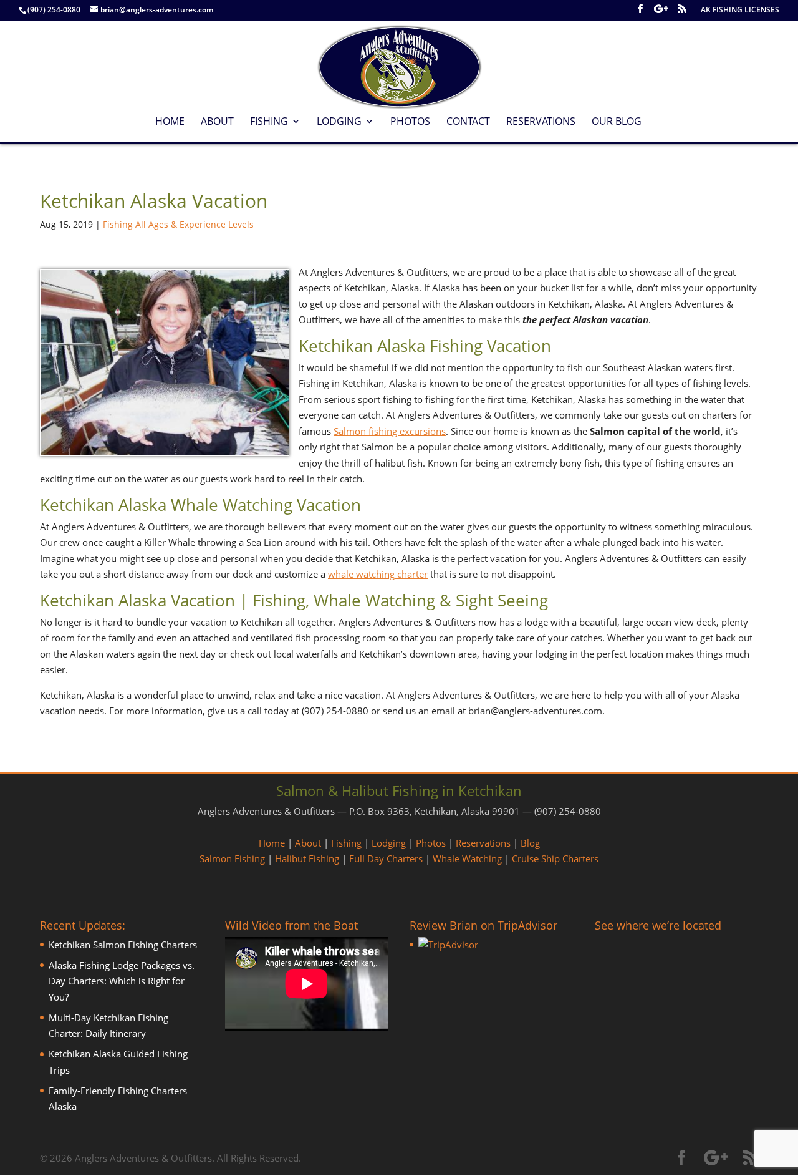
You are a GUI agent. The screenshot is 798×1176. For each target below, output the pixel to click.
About (217, 122)
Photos (410, 122)
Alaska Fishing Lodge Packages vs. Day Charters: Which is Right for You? (122, 981)
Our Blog (617, 122)
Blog (530, 843)
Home (170, 122)
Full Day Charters (386, 858)
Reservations (540, 122)
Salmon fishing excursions (390, 431)
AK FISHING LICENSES (740, 10)
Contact (468, 122)
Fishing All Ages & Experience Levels (178, 224)
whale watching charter (378, 574)
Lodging (339, 122)
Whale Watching (467, 858)
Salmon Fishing (232, 858)
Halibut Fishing (307, 858)
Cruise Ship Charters (555, 858)
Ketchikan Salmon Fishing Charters (123, 944)
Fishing (269, 122)
